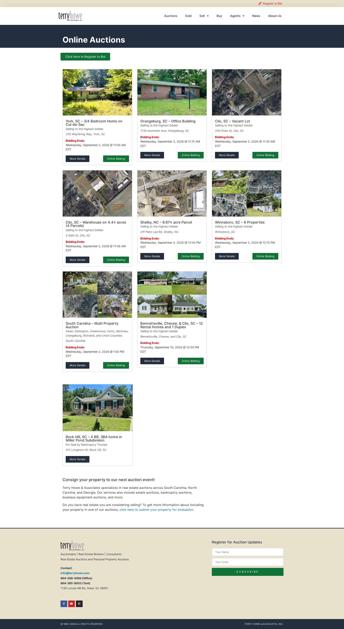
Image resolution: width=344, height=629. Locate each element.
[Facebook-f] (64, 604)
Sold (188, 16)
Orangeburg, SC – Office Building (167, 121)
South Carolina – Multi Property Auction (92, 325)
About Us (274, 16)
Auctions (170, 16)
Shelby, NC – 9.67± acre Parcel (166, 222)
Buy (219, 16)
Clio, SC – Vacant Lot (232, 121)
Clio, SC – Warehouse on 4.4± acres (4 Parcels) (96, 224)
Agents (235, 16)
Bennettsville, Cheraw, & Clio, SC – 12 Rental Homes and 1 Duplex (171, 325)
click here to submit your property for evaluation (156, 510)
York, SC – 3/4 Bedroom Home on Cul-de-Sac (94, 123)
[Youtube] (71, 604)
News (256, 16)
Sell (202, 16)
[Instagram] (79, 604)
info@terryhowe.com (75, 573)
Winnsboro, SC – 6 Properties (240, 222)
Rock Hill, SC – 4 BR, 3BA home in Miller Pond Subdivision (94, 438)
